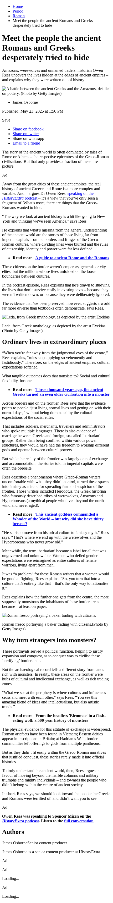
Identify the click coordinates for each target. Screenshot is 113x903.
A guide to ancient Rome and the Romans (72, 258)
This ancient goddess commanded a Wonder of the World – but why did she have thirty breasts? (58, 519)
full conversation (79, 821)
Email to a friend (26, 143)
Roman (19, 16)
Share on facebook (28, 129)
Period (18, 11)
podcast (20, 821)
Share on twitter (26, 133)
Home (18, 6)
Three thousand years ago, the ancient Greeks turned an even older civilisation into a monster (61, 392)
